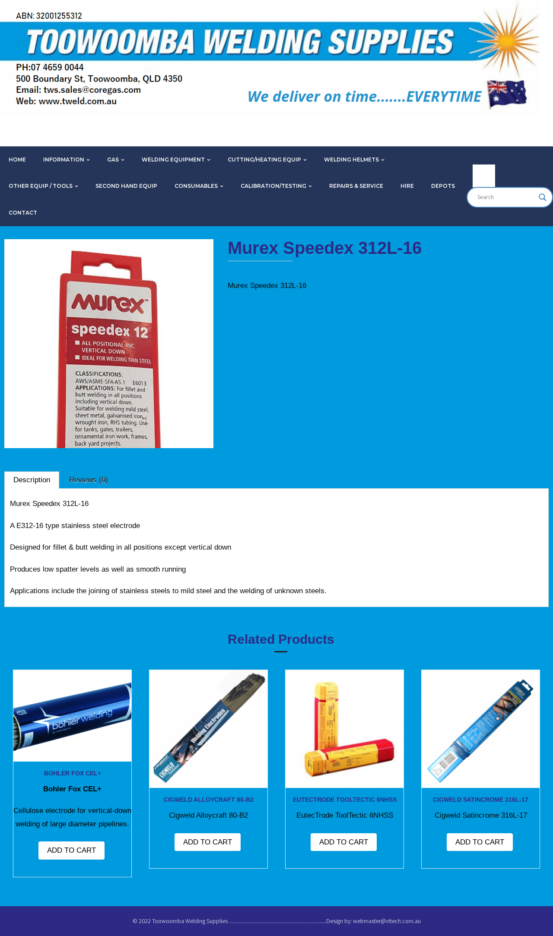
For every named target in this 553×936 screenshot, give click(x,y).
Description (31, 480)
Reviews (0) (88, 480)
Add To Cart (71, 850)
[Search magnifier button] (543, 197)
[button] (32, 263)
